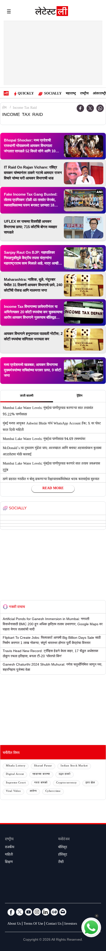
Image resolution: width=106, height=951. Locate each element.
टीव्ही (61, 862)
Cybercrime (53, 791)
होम (4, 108)
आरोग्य (33, 791)
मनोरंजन (64, 840)
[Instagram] (37, 912)
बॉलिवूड (62, 847)
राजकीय (9, 847)
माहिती (9, 855)
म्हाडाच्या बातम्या (41, 774)
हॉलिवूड (62, 855)
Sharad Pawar (43, 766)
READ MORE (53, 488)
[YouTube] (28, 912)
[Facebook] (80, 108)
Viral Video (13, 791)
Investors (70, 924)
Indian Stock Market (74, 766)
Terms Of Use (33, 924)
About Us (14, 924)
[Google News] (54, 912)
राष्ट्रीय (84, 94)
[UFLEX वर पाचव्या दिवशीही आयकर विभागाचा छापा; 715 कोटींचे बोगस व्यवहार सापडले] (83, 227)
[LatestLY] (51, 12)
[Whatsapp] (100, 108)
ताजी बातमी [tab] (26, 396)
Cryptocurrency (66, 783)
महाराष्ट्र (71, 94)
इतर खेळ (90, 783)
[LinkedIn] (45, 912)
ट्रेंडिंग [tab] (79, 396)
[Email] (63, 912)
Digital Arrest (15, 774)
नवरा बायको (41, 783)
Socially (53, 94)
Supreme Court (16, 783)
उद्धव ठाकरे (65, 774)
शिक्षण (9, 862)
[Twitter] (90, 108)
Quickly (26, 94)
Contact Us (53, 924)
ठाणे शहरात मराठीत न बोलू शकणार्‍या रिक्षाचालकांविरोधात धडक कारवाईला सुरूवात (51, 479)
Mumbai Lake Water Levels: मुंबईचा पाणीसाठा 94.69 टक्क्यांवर (44, 439)
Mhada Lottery (15, 766)
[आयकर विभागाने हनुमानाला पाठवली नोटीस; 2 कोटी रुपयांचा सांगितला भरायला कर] (83, 339)
